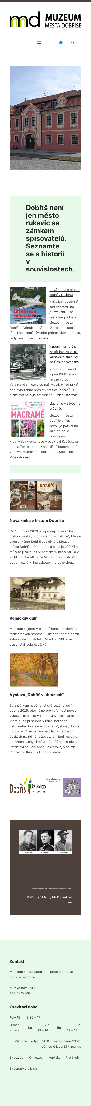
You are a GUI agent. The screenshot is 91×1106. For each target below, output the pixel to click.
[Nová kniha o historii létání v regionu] (28, 306)
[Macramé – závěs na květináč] (28, 420)
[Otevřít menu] (39, 42)
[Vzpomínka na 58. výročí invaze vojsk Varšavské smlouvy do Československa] (28, 363)
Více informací (37, 338)
